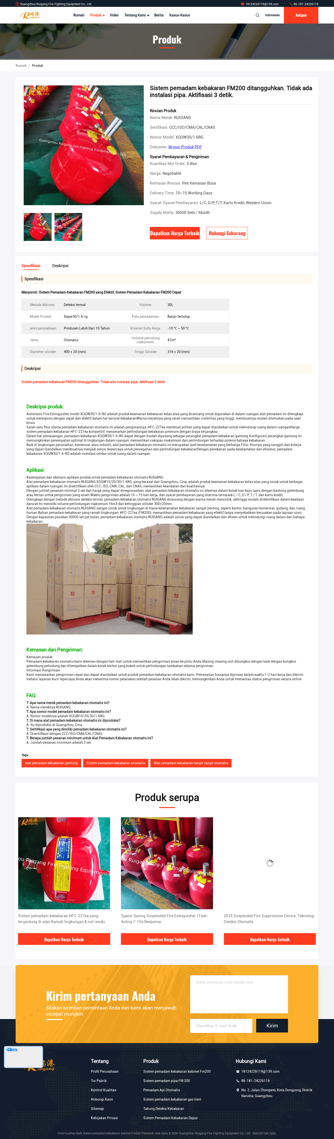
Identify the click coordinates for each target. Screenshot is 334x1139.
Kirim (272, 1026)
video (114, 15)
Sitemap (97, 1109)
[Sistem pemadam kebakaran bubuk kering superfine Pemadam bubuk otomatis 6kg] (270, 863)
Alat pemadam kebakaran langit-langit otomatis (191, 763)
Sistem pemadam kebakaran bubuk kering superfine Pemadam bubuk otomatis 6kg (269, 919)
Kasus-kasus (179, 15)
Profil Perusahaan (105, 1071)
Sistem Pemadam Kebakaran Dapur (170, 1118)
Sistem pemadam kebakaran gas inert (172, 1099)
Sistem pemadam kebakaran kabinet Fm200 (177, 1071)
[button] (24, 875)
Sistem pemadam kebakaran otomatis (116, 763)
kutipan (301, 15)
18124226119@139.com (262, 4)
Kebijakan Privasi (104, 1118)
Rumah (78, 15)
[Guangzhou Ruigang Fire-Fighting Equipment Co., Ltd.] (31, 15)
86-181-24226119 (305, 4)
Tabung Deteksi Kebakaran (163, 1109)
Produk (96, 15)
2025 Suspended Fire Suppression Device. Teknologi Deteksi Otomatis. (166, 919)
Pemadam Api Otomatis (161, 1090)
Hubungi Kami (102, 1099)
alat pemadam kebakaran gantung (51, 763)
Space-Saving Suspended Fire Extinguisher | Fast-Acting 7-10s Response (61, 919)
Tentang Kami (135, 15)
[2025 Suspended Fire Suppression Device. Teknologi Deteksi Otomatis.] (167, 863)
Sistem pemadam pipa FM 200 (166, 1081)
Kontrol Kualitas (103, 1090)
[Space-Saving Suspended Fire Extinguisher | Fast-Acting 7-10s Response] (64, 863)
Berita (159, 15)
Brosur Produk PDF (185, 147)
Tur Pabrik (99, 1081)
